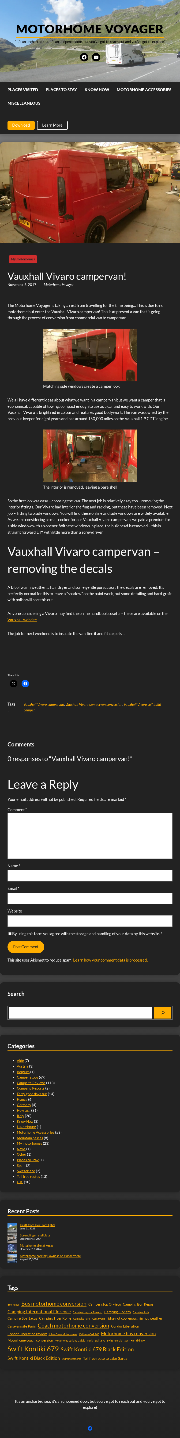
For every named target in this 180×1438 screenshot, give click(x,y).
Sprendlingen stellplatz (35, 1235)
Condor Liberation (125, 1326)
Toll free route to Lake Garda (105, 1358)
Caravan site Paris (22, 1326)
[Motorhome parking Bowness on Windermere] (12, 1259)
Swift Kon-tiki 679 (134, 1340)
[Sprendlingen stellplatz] (12, 1238)
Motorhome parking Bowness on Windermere (50, 1256)
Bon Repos (13, 1304)
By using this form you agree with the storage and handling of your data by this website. (87, 933)
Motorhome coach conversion (30, 1340)
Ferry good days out (32, 1094)
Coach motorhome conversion (73, 1325)
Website (15, 911)
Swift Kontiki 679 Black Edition (97, 1349)
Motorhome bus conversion (128, 1333)
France (22, 1099)
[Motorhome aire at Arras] (12, 1249)
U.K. (20, 1182)
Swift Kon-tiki (115, 1340)
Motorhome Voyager (90, 28)
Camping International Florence (39, 1311)
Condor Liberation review (27, 1334)
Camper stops (27, 1077)
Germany (24, 1105)
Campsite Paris (81, 1318)
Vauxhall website (22, 619)
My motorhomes (23, 259)
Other (21, 1154)
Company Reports (31, 1088)
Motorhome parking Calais (70, 1340)
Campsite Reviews (31, 1083)
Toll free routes (28, 1176)
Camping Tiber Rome (55, 1318)
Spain (21, 1165)
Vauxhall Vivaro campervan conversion (93, 704)
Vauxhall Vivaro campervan (44, 704)
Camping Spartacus (22, 1318)
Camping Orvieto (117, 1312)
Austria (22, 1066)
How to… (23, 1110)
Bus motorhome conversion (53, 1303)
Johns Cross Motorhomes (63, 1334)
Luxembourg (26, 1127)
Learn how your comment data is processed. (110, 960)
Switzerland (26, 1171)
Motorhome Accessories (35, 1132)
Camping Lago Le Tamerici (87, 1312)
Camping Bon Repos (138, 1304)
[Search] (162, 1013)
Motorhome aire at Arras (36, 1245)
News (21, 1149)
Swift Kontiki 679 (33, 1349)
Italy (20, 1116)
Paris (90, 1340)
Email (13, 888)
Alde (20, 1060)
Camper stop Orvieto (104, 1304)
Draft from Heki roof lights (37, 1225)
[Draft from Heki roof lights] (12, 1228)
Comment (17, 809)
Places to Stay (28, 1160)
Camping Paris (141, 1312)
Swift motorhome (71, 1358)
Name (14, 865)
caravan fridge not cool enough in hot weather (127, 1318)
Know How (25, 1121)
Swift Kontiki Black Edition (34, 1358)
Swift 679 (100, 1340)
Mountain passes (30, 1138)
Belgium (23, 1072)
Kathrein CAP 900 (89, 1334)
